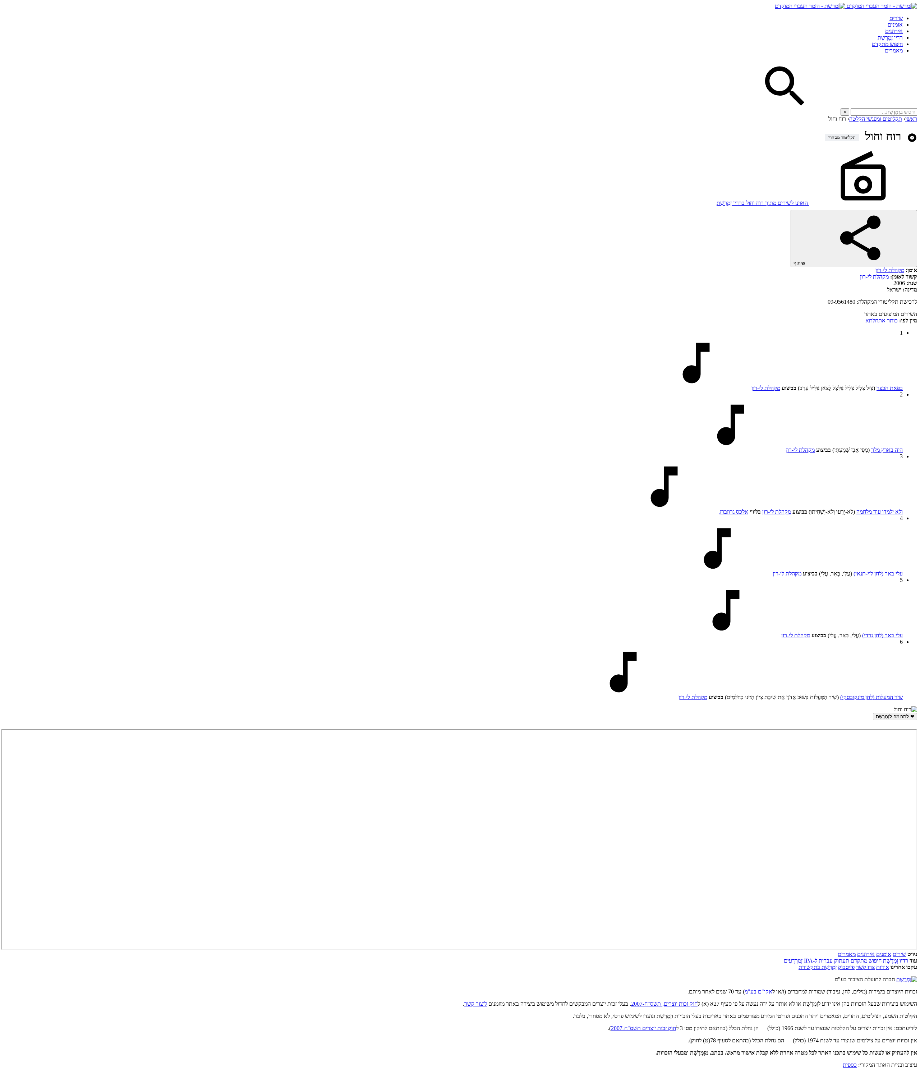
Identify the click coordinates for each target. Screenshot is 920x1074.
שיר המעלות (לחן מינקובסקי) (871, 697)
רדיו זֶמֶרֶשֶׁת (895, 961)
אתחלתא (875, 320)
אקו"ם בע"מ (758, 991)
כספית (850, 1065)
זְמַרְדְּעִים (793, 961)
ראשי (911, 119)
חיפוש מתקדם (887, 44)
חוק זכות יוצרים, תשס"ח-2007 (664, 1004)
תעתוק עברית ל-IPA (826, 961)
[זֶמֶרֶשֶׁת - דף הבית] (906, 979)
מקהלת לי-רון (889, 270)
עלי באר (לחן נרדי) (882, 635)
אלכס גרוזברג (733, 512)
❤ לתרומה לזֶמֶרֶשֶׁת (895, 716)
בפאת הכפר (890, 388)
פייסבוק (846, 967)
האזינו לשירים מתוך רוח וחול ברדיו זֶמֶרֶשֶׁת (763, 203)
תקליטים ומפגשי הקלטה (875, 119)
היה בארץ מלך (887, 450)
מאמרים (894, 50)
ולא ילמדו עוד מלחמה (879, 512)
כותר (892, 320)
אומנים (895, 25)
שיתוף (800, 263)
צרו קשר (865, 967)
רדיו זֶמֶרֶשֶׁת (890, 38)
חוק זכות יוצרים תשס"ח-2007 (643, 1028)
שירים (896, 18)
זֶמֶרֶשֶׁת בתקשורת (818, 967)
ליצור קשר (475, 1004)
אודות (882, 967)
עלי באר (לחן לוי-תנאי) (878, 573)
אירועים (894, 31)
